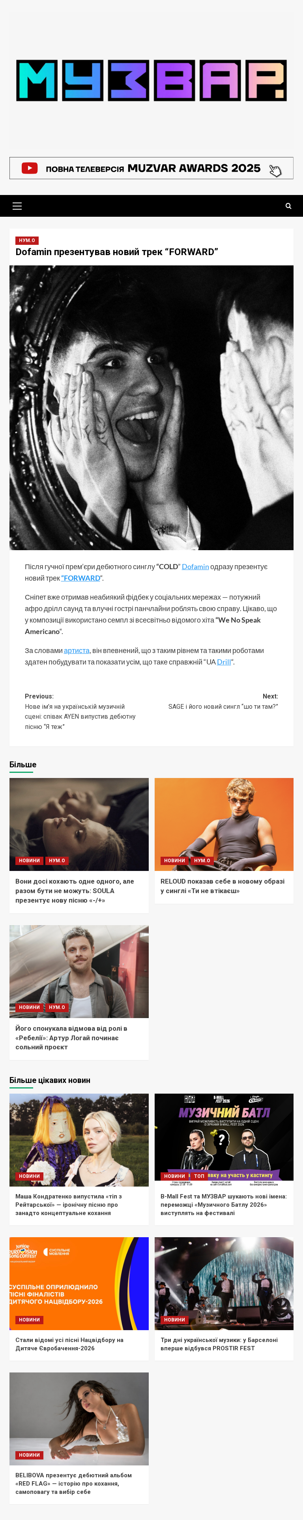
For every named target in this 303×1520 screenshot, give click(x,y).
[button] (17, 205)
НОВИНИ (29, 860)
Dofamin (195, 566)
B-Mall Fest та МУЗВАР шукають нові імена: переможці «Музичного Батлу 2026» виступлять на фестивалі (224, 1205)
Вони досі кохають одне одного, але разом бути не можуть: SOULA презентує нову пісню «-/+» (74, 890)
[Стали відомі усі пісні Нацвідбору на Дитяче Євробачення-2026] (79, 1283)
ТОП (199, 1176)
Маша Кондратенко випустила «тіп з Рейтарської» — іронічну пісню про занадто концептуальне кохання (68, 1205)
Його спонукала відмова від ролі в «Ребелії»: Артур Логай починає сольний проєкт (71, 1037)
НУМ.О (27, 240)
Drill (224, 661)
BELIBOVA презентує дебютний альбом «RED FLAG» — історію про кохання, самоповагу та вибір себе (73, 1483)
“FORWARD (80, 578)
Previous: (80, 712)
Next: (223, 701)
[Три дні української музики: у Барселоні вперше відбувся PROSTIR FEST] (224, 1283)
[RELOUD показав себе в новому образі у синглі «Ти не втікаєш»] (224, 824)
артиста (77, 650)
